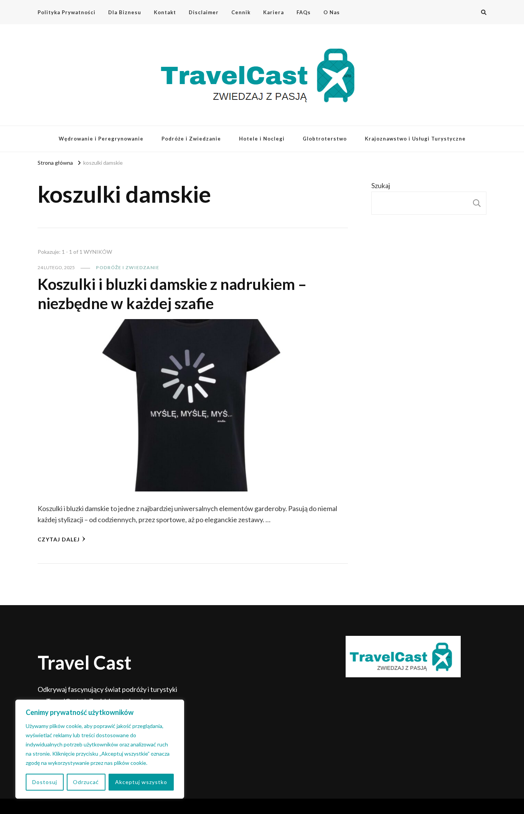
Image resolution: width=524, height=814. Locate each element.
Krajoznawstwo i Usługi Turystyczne (415, 139)
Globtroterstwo (325, 139)
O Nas (331, 12)
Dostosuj (44, 782)
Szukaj (380, 185)
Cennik (240, 12)
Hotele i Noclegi (262, 139)
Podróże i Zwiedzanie (191, 139)
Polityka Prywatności (67, 12)
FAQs (304, 12)
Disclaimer (204, 12)
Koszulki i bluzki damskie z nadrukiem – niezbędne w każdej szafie (172, 294)
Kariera (273, 12)
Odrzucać (86, 782)
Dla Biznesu (124, 12)
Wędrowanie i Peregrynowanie (101, 139)
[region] (99, 749)
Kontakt (165, 12)
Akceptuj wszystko (141, 782)
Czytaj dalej (59, 539)
